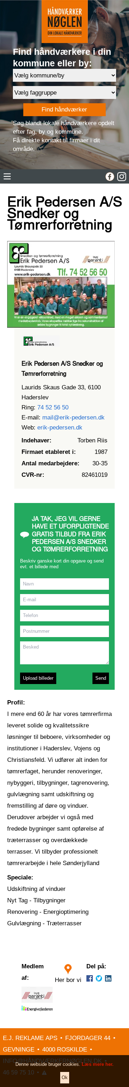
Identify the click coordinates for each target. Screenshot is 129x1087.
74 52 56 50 (52, 407)
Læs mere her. (98, 1064)
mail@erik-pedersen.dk (73, 417)
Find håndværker (64, 109)
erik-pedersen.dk (59, 427)
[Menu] (7, 176)
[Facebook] (109, 176)
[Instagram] (121, 176)
